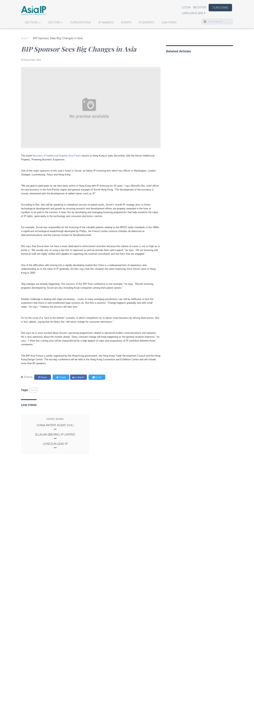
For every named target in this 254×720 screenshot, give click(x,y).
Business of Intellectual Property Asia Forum (57, 155)
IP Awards (106, 22)
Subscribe (220, 7)
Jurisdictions (80, 22)
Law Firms (169, 22)
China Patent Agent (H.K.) (55, 425)
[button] (193, 13)
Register (199, 7)
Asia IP (25, 38)
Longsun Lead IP (55, 443)
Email (98, 377)
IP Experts (146, 22)
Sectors (54, 22)
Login (186, 7)
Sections (31, 22)
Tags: (24, 390)
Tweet (62, 377)
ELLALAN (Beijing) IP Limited (55, 434)
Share (43, 377)
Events (126, 22)
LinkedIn (79, 377)
